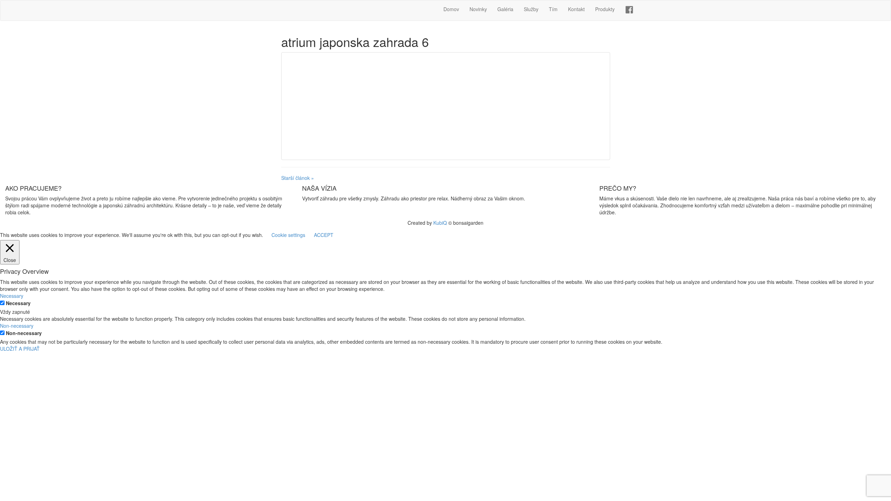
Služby (531, 9)
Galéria (505, 9)
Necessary (18, 303)
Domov (451, 9)
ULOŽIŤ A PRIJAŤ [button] (20, 348)
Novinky (478, 9)
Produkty (605, 9)
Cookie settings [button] (288, 234)
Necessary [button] (11, 295)
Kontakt (576, 9)
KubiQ (440, 222)
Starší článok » (297, 177)
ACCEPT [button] (323, 234)
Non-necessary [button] (16, 325)
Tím (553, 9)
